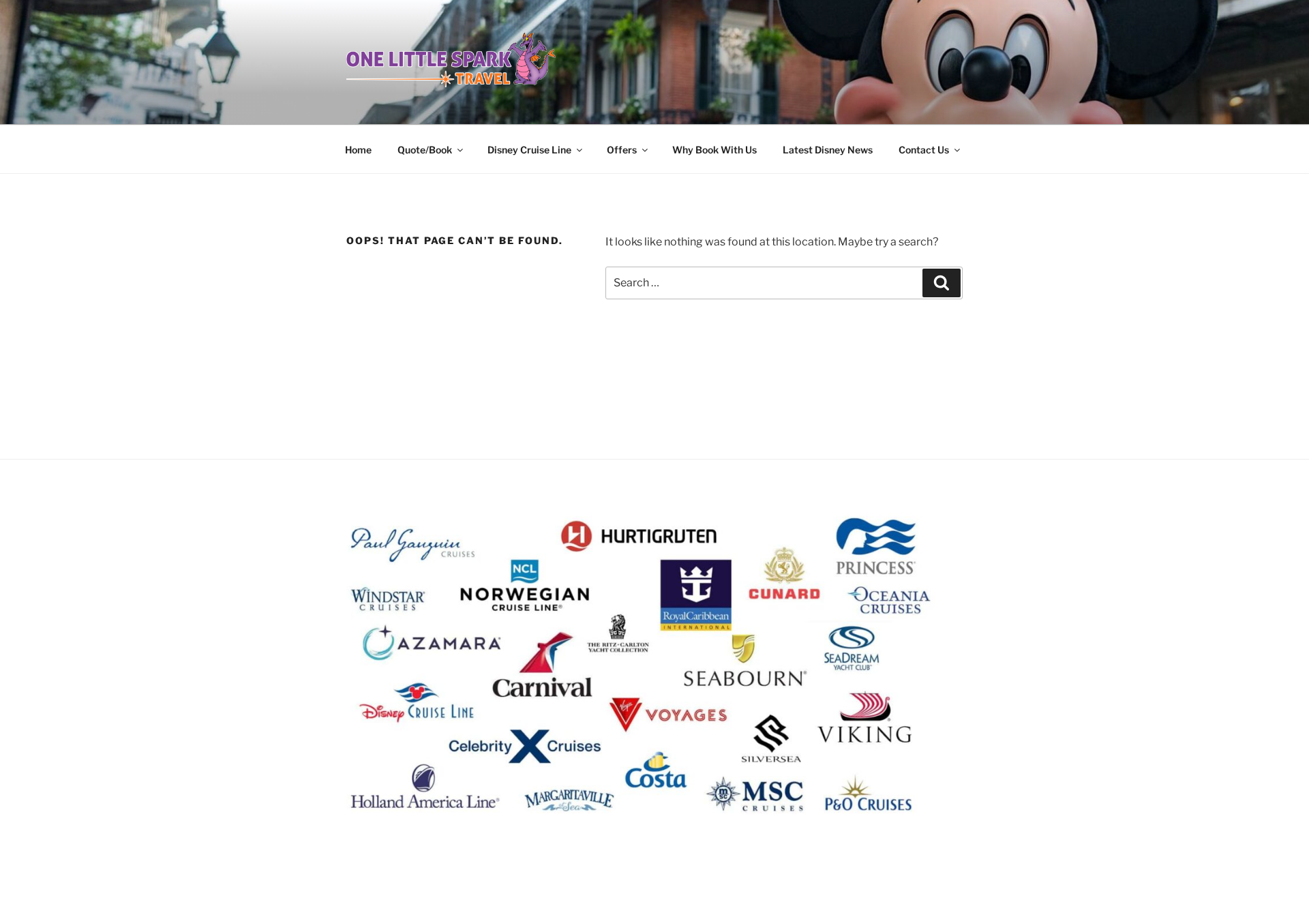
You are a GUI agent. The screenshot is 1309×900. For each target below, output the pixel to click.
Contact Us (924, 149)
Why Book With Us (714, 149)
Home (358, 149)
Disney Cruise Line (529, 149)
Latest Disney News (828, 149)
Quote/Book (424, 149)
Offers (622, 149)
